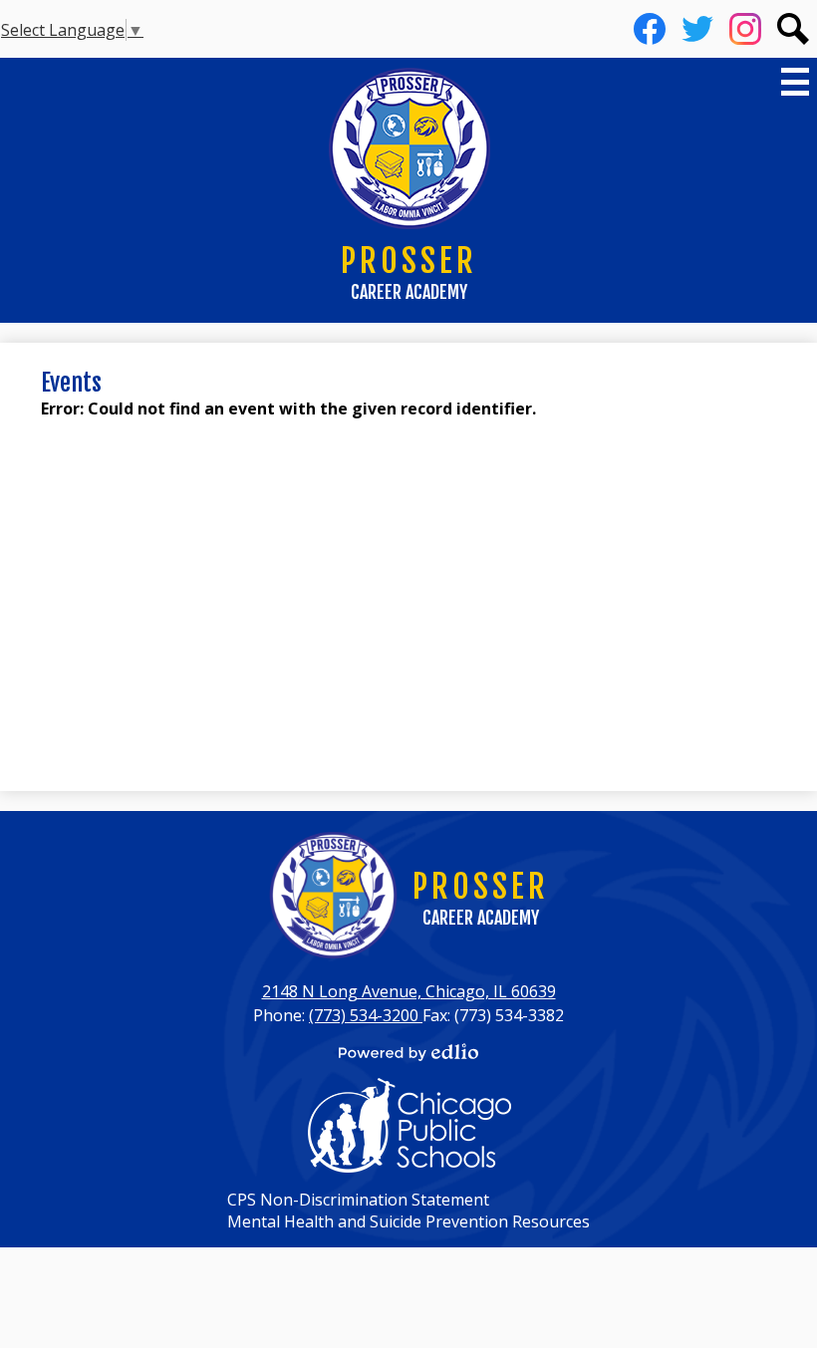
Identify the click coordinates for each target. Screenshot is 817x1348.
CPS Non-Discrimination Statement (358, 1200)
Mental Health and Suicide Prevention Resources (408, 1221)
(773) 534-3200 (365, 1015)
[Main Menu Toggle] (795, 82)
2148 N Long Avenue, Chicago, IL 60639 (409, 991)
